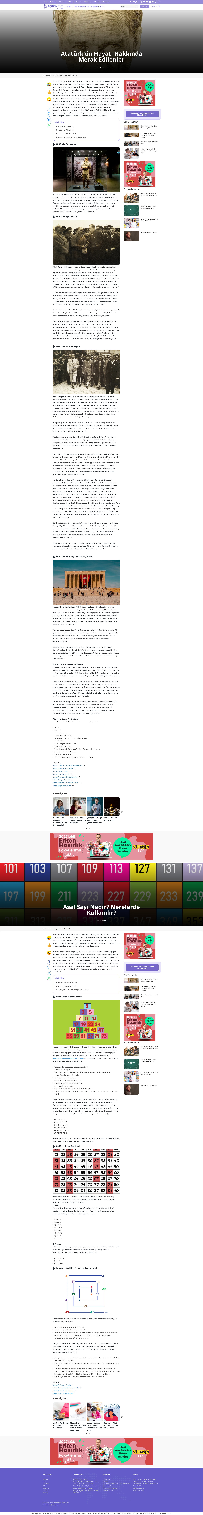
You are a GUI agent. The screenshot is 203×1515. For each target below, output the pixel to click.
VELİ (88, 7)
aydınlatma (82, 1513)
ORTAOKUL (69, 7)
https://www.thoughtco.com (63, 1391)
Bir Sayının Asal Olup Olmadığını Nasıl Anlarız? (73, 990)
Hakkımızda (53, 1)
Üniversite (46, 1483)
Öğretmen (46, 1488)
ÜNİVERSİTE (82, 7)
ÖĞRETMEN (95, 7)
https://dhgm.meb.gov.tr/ (62, 786)
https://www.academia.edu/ (63, 768)
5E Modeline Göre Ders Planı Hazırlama (85, 1481)
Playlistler (46, 1490)
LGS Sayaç (87, 1)
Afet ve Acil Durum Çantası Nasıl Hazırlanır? (61, 1425)
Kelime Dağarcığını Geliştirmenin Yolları (85, 1486)
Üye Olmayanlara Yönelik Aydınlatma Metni (116, 1483)
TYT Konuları (96, 1)
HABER (102, 7)
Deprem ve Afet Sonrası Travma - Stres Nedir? (111, 1425)
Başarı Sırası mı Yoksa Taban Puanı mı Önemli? (78, 820)
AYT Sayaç (79, 1)
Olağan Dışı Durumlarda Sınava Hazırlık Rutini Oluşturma (78, 1426)
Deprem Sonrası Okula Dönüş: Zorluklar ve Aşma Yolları (94, 1426)
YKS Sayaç (62, 1)
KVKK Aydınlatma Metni (110, 1488)
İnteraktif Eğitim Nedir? (80, 1479)
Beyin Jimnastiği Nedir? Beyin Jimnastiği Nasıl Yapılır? (85, 1491)
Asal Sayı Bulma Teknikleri (67, 986)
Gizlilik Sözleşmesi (109, 1490)
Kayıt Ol (155, 7)
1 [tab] (87, 828)
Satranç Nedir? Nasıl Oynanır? (110, 818)
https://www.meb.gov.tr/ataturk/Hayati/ (67, 765)
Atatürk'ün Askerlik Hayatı (67, 134)
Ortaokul (47, 75)
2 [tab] (89, 828)
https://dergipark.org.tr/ (61, 780)
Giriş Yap (144, 7)
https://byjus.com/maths (62, 1385)
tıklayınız (165, 1513)
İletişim (46, 1)
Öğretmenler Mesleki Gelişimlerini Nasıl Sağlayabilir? (60, 821)
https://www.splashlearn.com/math (66, 1388)
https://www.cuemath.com (63, 1394)
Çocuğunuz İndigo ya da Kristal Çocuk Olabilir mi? (94, 820)
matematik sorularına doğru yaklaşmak (68, 1058)
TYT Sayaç (71, 1)
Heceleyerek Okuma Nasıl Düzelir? (83, 1483)
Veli (44, 1486)
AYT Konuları (105, 1)
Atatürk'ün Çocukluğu (65, 126)
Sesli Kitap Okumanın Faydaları (83, 1488)
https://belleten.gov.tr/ (61, 774)
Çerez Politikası (108, 1486)
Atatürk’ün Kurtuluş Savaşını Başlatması (72, 137)
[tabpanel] (61, 812)
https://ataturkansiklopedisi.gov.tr (65, 777)
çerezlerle (140, 1513)
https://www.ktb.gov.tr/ (61, 771)
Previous (51, 812)
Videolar (45, 1492)
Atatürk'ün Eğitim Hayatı (66, 130)
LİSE (75, 7)
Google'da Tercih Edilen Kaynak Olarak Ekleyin (142, 114)
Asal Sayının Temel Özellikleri (68, 982)
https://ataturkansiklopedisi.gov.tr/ (65, 783)
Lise (44, 1481)
